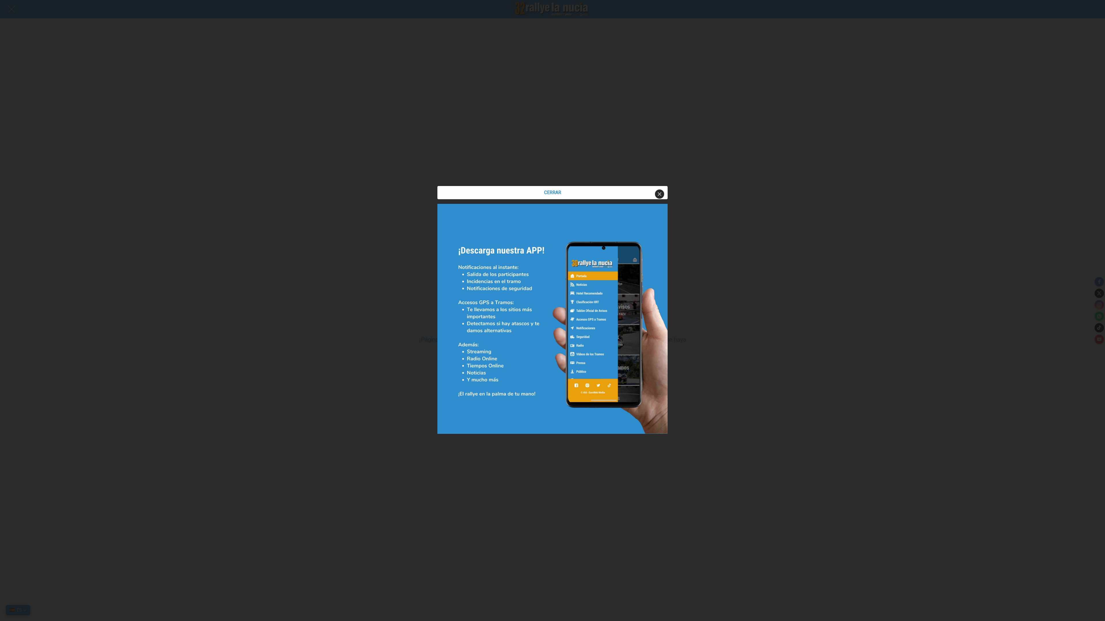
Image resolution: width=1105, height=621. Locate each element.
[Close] (659, 194)
